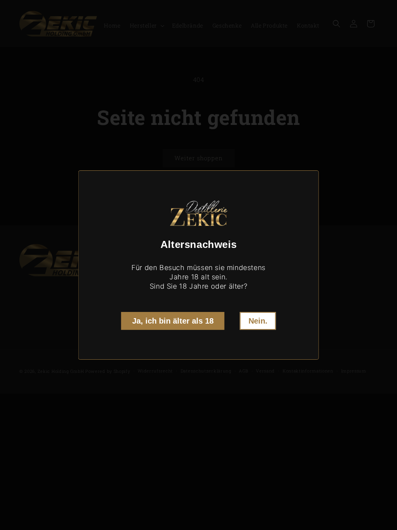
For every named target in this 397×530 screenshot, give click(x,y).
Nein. (258, 321)
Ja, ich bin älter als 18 (173, 321)
